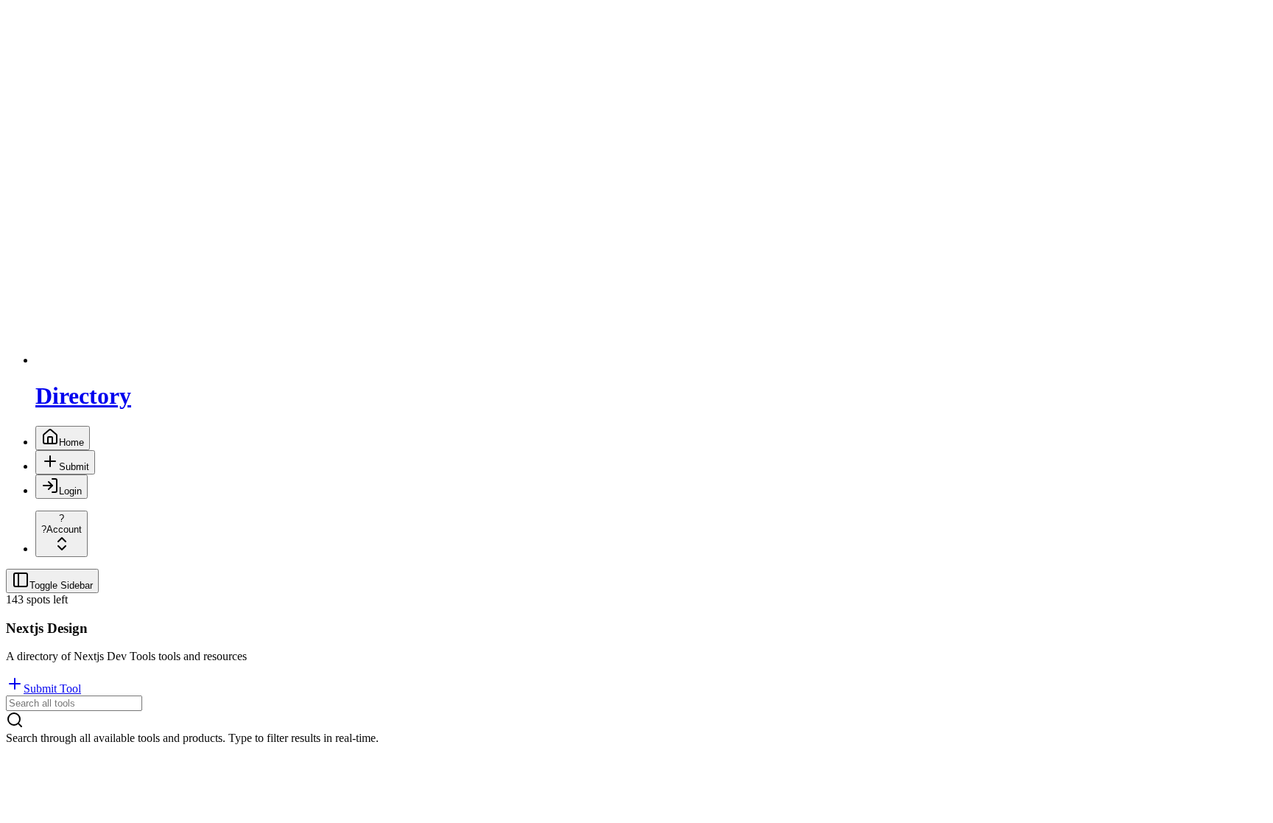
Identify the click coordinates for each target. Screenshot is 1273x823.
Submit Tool (52, 688)
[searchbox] (74, 703)
